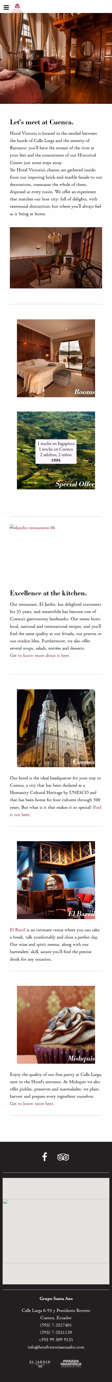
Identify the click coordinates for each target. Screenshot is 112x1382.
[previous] (89, 233)
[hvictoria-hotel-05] (56, 257)
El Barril (17, 930)
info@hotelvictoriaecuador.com (56, 1347)
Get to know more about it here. (40, 655)
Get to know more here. (32, 1104)
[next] (96, 233)
